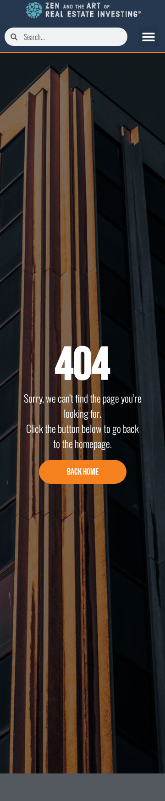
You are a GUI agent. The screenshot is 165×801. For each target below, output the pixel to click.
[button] (148, 37)
